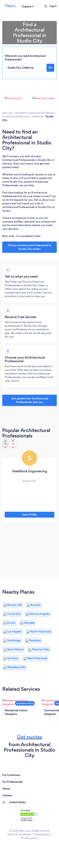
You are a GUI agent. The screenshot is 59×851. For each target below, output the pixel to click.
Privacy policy (29, 838)
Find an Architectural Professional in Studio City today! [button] (29, 247)
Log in (53, 6)
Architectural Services (15, 116)
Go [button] (50, 67)
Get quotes (29, 736)
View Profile (29, 514)
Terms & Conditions (19, 834)
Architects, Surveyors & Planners (35, 113)
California (37, 116)
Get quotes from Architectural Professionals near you (29, 400)
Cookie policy (41, 834)
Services (7, 113)
